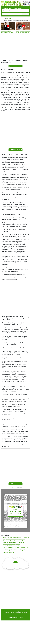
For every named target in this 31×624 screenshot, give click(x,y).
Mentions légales (16, 611)
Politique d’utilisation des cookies (19, 612)
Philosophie (9, 18)
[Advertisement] (15, 47)
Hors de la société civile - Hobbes (11, 545)
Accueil (2, 18)
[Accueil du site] (15, 2)
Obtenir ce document (16, 66)
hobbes (15, 562)
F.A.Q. (4, 611)
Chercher (25, 14)
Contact (9, 611)
